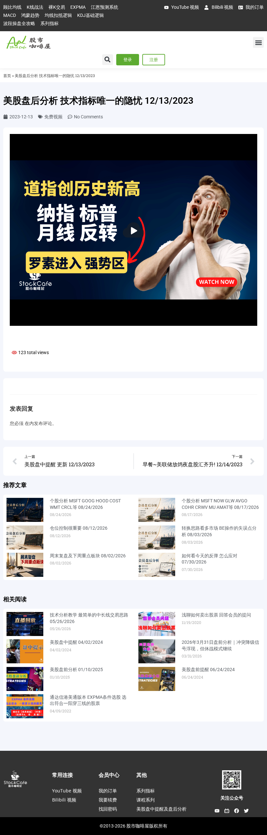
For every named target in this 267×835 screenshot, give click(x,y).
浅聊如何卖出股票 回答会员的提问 (216, 614)
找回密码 (108, 809)
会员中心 (109, 774)
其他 (141, 774)
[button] (258, 42)
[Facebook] (237, 811)
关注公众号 (231, 798)
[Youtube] (217, 811)
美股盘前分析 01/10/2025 (76, 669)
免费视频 (53, 116)
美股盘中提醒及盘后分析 (161, 809)
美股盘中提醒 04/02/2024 (76, 642)
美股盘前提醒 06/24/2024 (208, 669)
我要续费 (108, 800)
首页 (7, 75)
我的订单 (108, 791)
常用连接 (62, 774)
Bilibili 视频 (64, 800)
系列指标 (145, 791)
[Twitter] (246, 811)
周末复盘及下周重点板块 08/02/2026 (88, 555)
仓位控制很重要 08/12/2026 (78, 528)
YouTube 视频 (67, 791)
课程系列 (145, 800)
